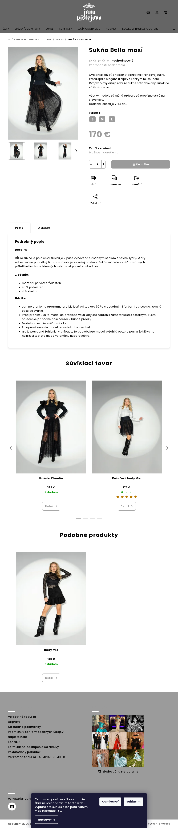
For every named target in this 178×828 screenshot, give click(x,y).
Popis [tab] (19, 228)
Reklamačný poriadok (24, 752)
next (167, 448)
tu (59, 811)
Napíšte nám (17, 737)
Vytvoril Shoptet (159, 823)
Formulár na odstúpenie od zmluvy (33, 747)
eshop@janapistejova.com (28, 799)
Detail (49, 506)
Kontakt (14, 742)
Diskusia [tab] (44, 228)
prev (11, 448)
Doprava (14, 722)
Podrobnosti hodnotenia (107, 65)
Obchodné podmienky (24, 727)
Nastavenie (46, 820)
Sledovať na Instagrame (120, 772)
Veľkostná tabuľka (22, 717)
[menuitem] (6, 29)
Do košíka (142, 164)
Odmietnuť (110, 802)
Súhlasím (133, 802)
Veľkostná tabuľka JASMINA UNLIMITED (36, 757)
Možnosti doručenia (103, 152)
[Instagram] (12, 806)
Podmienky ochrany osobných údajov (35, 732)
